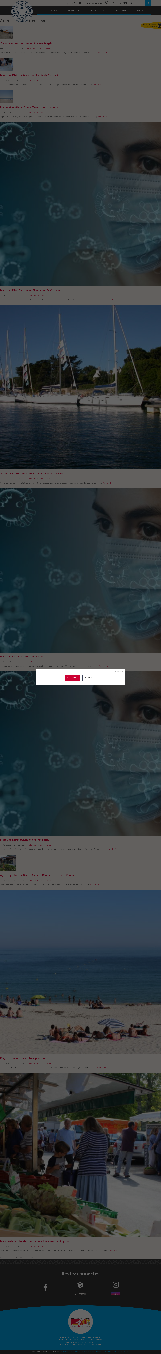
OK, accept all (72, 678)
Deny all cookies (118, 671)
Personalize (89, 678)
